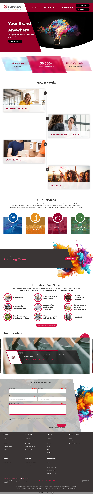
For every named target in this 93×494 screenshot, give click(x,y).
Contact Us (70, 258)
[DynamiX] (85, 480)
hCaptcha (63, 427)
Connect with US (15, 41)
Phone (40, 396)
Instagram (54, 480)
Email (10, 396)
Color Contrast (52, 493)
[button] (35, 7)
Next (87, 335)
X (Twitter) (43, 480)
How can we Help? (14, 403)
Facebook (39, 480)
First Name (12, 388)
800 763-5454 (83, 9)
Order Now (83, 5)
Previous (82, 335)
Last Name (41, 388)
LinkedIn (50, 480)
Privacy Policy (16, 479)
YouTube (46, 480)
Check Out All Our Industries (46, 325)
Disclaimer (25, 479)
